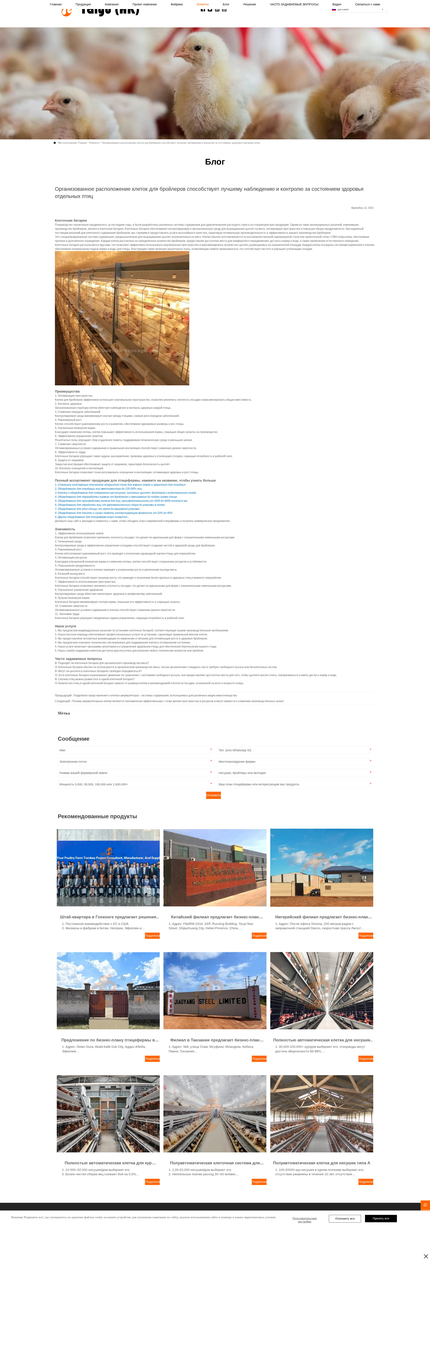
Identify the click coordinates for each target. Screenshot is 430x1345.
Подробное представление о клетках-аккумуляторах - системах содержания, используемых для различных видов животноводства (155, 695)
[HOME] (100, 9)
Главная (82, 142)
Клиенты (94, 142)
